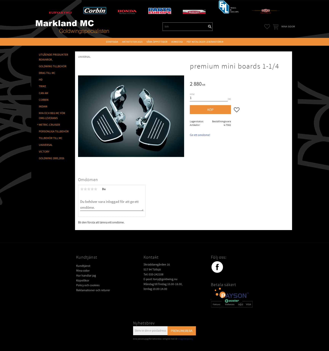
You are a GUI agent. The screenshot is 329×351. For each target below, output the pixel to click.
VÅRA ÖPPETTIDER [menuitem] (156, 42)
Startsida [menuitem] (112, 42)
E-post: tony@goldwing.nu (160, 279)
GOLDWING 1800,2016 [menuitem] (51, 158)
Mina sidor (83, 271)
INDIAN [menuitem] (43, 106)
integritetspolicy (185, 338)
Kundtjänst (83, 266)
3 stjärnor (88, 189)
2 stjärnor (85, 189)
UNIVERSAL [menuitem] (46, 145)
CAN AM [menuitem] (43, 93)
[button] (267, 27)
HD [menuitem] (40, 80)
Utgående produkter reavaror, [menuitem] (53, 57)
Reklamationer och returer (93, 290)
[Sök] (209, 27)
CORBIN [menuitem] (44, 100)
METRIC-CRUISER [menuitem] (49, 125)
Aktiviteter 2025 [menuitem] (132, 42)
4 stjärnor (92, 189)
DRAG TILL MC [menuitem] (47, 73)
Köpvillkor (82, 280)
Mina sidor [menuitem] (288, 26)
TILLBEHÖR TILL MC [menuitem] (50, 138)
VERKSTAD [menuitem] (177, 42)
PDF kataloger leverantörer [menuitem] (205, 42)
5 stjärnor (95, 189)
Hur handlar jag (86, 275)
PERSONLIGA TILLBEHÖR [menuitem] (54, 131)
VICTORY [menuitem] (44, 152)
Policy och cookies (88, 285)
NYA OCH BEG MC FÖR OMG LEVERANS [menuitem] (52, 115)
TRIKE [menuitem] (42, 86)
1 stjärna (82, 189)
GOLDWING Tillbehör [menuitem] (52, 66)
